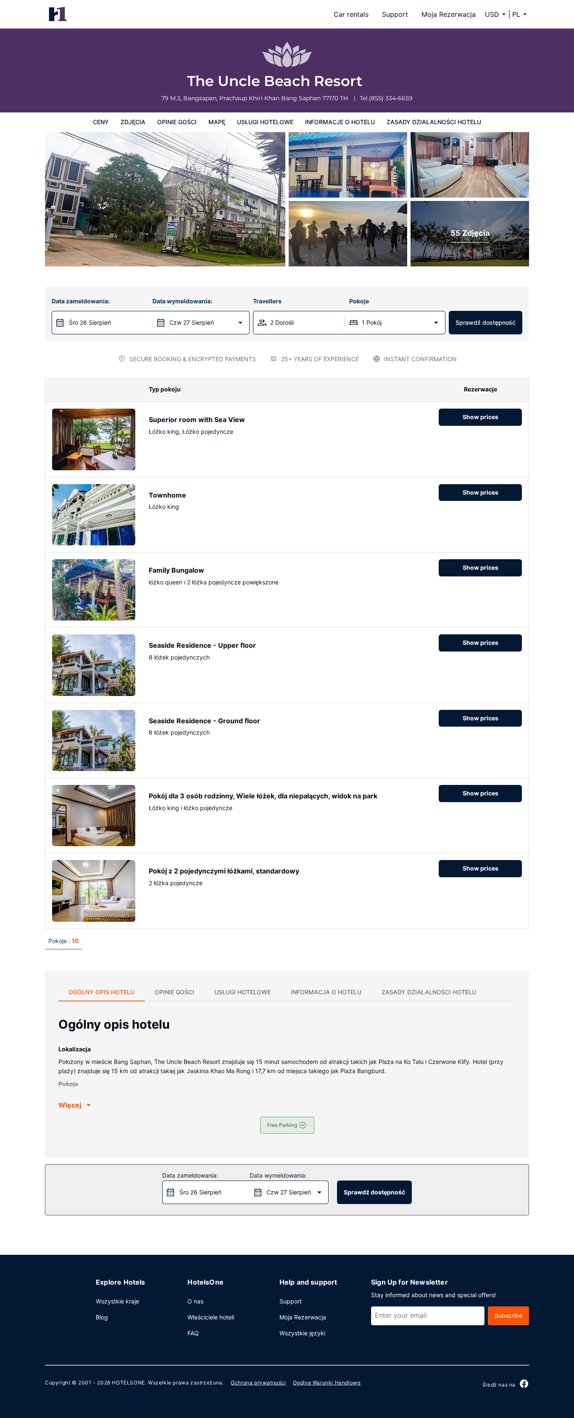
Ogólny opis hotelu (101, 992)
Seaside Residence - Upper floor (202, 645)
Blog (102, 1317)
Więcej (69, 1105)
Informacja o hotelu (326, 992)
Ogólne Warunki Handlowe (327, 1382)
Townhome (167, 495)
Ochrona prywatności (258, 1382)
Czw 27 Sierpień (191, 322)
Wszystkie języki (302, 1333)
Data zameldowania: (81, 301)
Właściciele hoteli (210, 1317)
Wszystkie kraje (117, 1301)
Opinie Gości (177, 121)
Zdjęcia (133, 121)
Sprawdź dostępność (486, 322)
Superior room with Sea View (197, 419)
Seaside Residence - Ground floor (204, 721)
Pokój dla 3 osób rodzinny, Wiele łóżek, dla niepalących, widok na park (263, 796)
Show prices (480, 416)
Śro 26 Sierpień (90, 322)
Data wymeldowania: (182, 301)
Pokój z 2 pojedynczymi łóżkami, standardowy (224, 871)
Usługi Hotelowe (265, 121)
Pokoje (359, 301)
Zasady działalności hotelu (434, 121)
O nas (195, 1301)
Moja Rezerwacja (448, 14)
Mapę (216, 121)
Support (395, 14)
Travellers (267, 301)
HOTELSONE (128, 1382)
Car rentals (351, 14)
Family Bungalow (176, 570)
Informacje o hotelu (340, 121)
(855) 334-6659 (391, 98)
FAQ (193, 1333)
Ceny (101, 121)
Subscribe (508, 1315)
